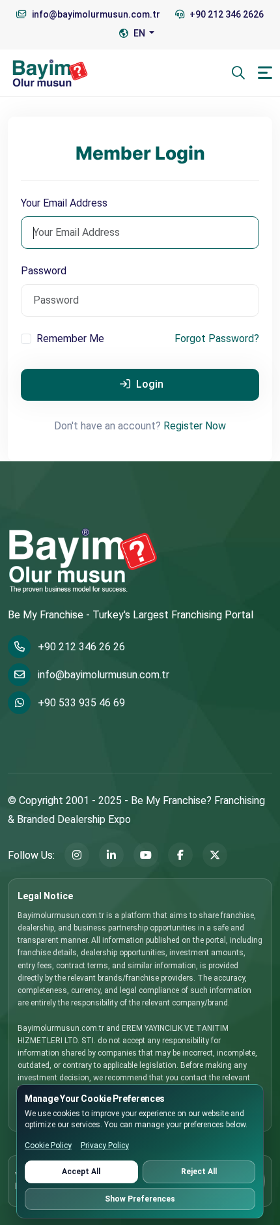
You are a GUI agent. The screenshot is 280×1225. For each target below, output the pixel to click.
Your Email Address (64, 203)
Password (43, 271)
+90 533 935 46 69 (81, 703)
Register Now (194, 426)
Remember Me (70, 338)
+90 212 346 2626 (226, 14)
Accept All (81, 1171)
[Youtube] (145, 855)
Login (148, 384)
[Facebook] (180, 855)
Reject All (199, 1171)
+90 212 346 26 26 (81, 647)
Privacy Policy (105, 1145)
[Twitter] (215, 855)
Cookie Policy (48, 1145)
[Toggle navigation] (265, 72)
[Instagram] (76, 855)
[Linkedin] (111, 855)
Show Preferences (140, 1198)
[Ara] (238, 73)
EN (139, 33)
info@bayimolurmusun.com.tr (103, 675)
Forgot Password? (217, 338)
